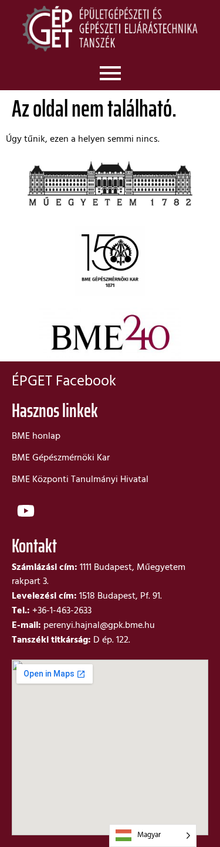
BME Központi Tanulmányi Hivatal (80, 479)
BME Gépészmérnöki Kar (61, 458)
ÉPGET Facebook (64, 382)
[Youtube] (26, 511)
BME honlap (36, 436)
